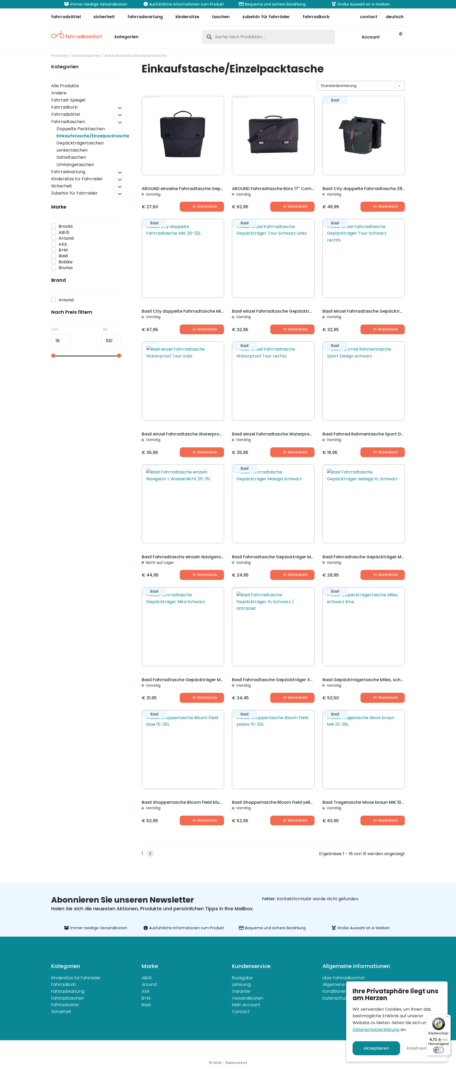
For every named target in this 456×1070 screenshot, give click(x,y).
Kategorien (126, 37)
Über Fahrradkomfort (343, 978)
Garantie (241, 991)
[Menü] (447, 1018)
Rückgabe (242, 978)
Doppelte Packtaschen (80, 129)
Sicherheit (61, 186)
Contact (240, 1012)
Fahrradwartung (68, 172)
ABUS (147, 978)
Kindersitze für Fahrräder (77, 179)
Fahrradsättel (65, 114)
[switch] (438, 1050)
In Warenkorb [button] (205, 206)
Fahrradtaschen (86, 55)
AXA (145, 991)
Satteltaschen (71, 157)
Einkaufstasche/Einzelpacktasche (92, 136)
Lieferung (241, 984)
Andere (58, 93)
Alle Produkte (65, 86)
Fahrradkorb (64, 107)
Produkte (59, 55)
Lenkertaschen (72, 150)
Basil (146, 1005)
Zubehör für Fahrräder (74, 193)
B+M (146, 998)
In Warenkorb (205, 574)
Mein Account (246, 1005)
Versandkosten (247, 998)
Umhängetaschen (75, 165)
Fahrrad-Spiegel (68, 100)
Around (149, 984)
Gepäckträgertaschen (80, 143)
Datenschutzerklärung (376, 1030)
